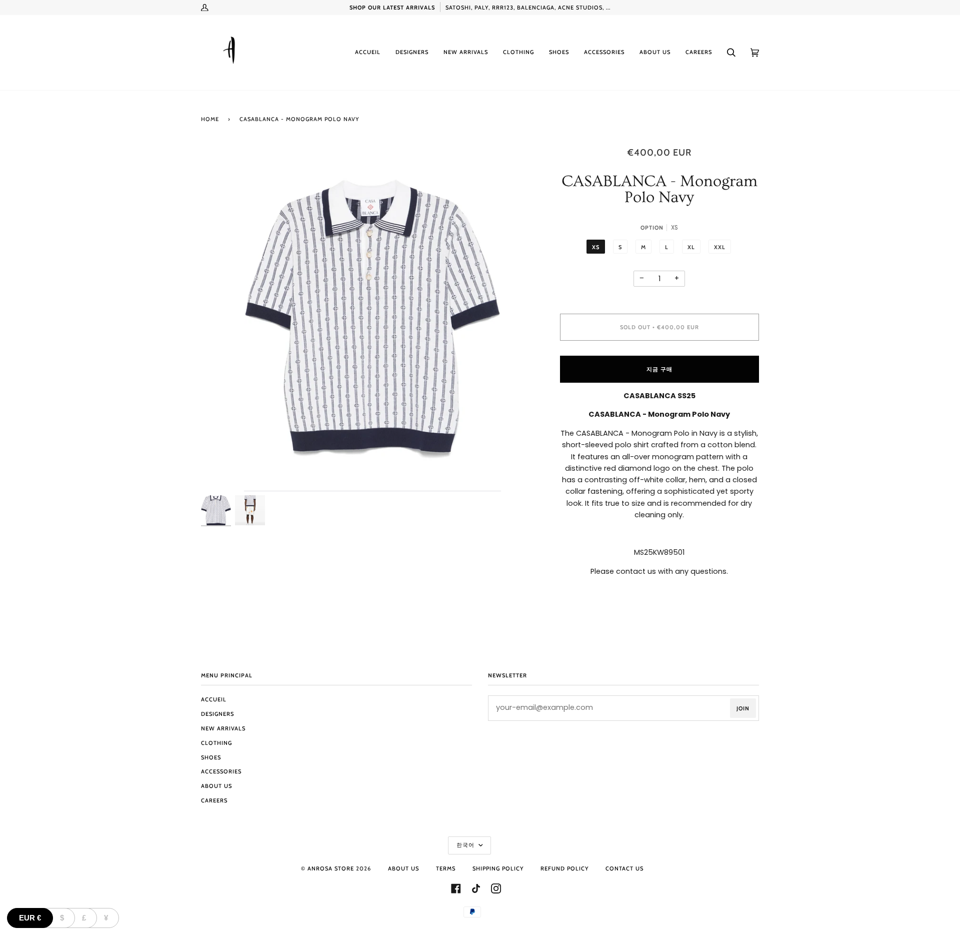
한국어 (466, 844)
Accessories (221, 771)
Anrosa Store (331, 868)
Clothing (216, 742)
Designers (217, 713)
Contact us (625, 868)
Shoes (211, 757)
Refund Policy (564, 868)
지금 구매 (659, 369)
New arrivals (223, 728)
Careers (214, 800)
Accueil (213, 699)
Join (743, 708)
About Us (216, 785)
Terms (446, 868)
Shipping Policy (498, 868)
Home (210, 119)
